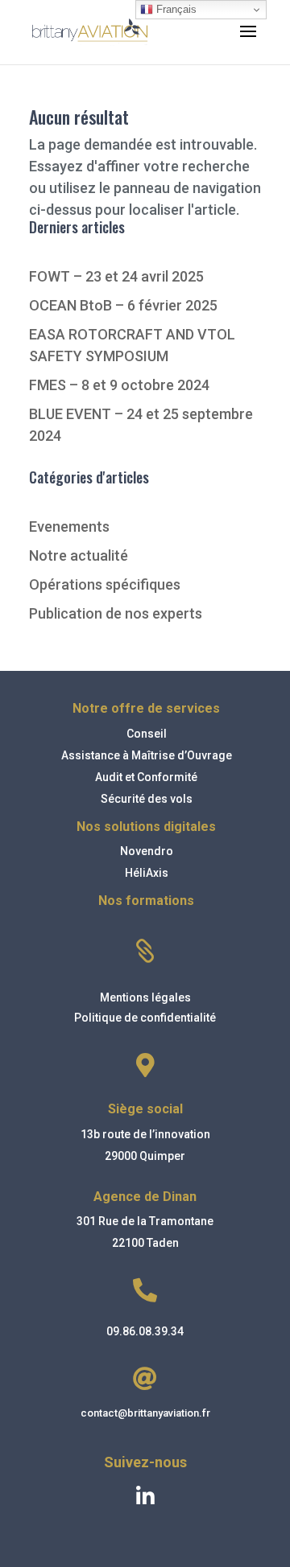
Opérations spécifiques (104, 584)
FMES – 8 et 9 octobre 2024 (119, 384)
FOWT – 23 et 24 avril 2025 (116, 276)
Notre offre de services (146, 708)
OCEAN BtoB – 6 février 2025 (123, 305)
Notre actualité (78, 555)
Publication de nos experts (115, 613)
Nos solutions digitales (146, 826)
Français (175, 9)
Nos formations (146, 900)
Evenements (69, 526)
